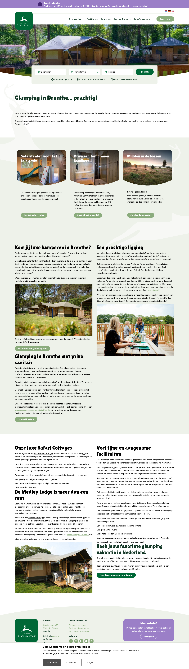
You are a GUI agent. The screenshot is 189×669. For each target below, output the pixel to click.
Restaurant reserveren (79, 628)
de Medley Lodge (36, 517)
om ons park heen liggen (126, 281)
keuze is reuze (135, 301)
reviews (55, 636)
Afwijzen (90, 662)
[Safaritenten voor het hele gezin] (41, 168)
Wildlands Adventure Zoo (141, 264)
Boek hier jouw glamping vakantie (116, 575)
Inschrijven (148, 636)
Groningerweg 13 (50, 625)
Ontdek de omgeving (140, 215)
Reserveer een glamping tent (32, 348)
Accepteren (52, 662)
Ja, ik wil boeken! (26, 419)
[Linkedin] (81, 641)
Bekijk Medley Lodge (34, 215)
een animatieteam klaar (160, 478)
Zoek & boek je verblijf (88, 215)
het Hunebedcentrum (114, 270)
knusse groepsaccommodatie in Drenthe (32, 410)
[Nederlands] (166, 10)
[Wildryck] (24, 20)
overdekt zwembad (136, 462)
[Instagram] (76, 641)
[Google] (91, 641)
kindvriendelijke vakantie (78, 534)
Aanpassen (71, 662)
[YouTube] (86, 641)
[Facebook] (71, 641)
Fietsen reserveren (77, 625)
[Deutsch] (169, 10)
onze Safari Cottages (43, 453)
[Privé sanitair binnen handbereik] (94, 168)
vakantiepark (154, 290)
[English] (173, 10)
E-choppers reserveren (79, 631)
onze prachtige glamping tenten (45, 368)
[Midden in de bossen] (147, 168)
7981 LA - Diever (50, 628)
